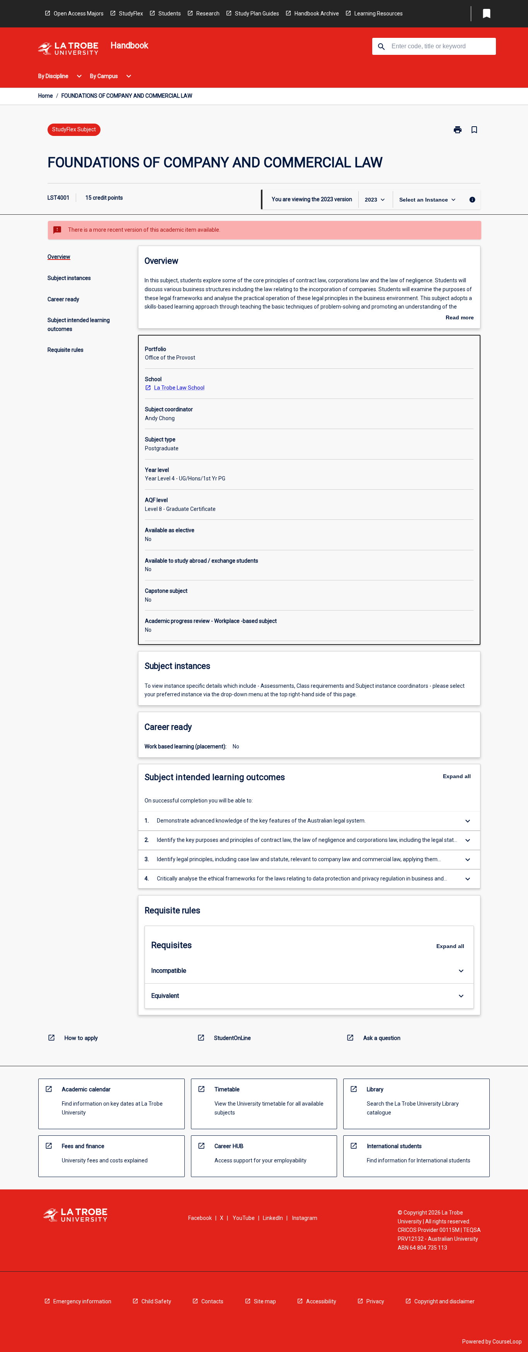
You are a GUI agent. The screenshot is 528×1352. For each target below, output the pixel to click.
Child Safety (156, 1301)
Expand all (457, 776)
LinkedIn (273, 1218)
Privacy (375, 1301)
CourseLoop (507, 1341)
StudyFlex (131, 13)
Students (169, 13)
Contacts (212, 1301)
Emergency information (82, 1301)
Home (45, 96)
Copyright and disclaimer (444, 1301)
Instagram (304, 1218)
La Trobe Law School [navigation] (179, 388)
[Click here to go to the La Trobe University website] (68, 50)
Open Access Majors (79, 13)
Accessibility (321, 1301)
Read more (460, 318)
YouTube (244, 1218)
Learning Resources (378, 13)
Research (208, 13)
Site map (265, 1301)
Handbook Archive (317, 13)
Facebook (200, 1218)
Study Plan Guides (257, 13)
